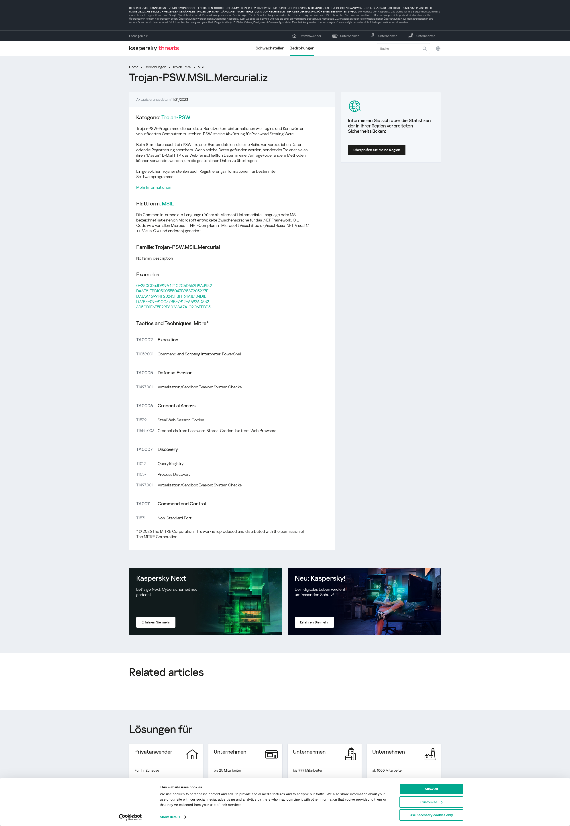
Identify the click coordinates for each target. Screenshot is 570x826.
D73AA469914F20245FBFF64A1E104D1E (171, 296)
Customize (428, 802)
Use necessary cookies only (431, 815)
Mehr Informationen (153, 187)
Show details (170, 817)
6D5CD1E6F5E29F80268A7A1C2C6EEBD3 (173, 307)
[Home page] (156, 48)
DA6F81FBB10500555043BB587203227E (172, 291)
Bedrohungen (302, 48)
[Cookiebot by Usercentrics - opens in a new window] (130, 817)
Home (133, 67)
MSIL (202, 67)
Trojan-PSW (182, 67)
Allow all (431, 789)
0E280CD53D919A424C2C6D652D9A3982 (174, 285)
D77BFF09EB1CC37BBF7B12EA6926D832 (172, 301)
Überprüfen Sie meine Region (376, 150)
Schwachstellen (270, 48)
